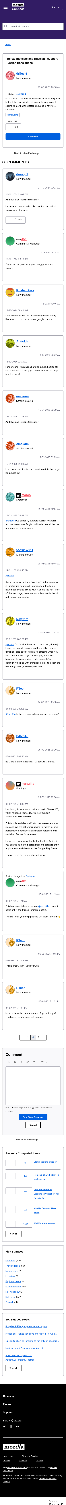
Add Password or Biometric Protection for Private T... (45, 1188)
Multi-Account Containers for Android (25, 1343)
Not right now (13, 1287)
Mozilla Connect (19, 7)
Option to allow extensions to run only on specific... (32, 1336)
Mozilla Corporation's (17, 1463)
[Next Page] (43, 1033)
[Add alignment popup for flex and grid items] (45, 152)
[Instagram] (11, 1421)
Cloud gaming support (46, 1157)
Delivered (21, 93)
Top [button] (4, 1497)
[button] (9, 126)
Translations (13, 114)
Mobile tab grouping (45, 1218)
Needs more (12, 1266)
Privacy (6, 1456)
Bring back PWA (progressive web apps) (26, 1321)
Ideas (7, 44)
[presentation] (9, 1057)
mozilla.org (8, 1451)
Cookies (23, 1456)
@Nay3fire (11, 710)
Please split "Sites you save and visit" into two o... (31, 1329)
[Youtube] (17, 1421)
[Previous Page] (22, 1033)
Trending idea (13, 1261)
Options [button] (62, 45)
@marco (10, 572)
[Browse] (6, 7)
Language (13, 121)
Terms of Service (30, 1451)
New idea (10, 1255)
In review (10, 1271)
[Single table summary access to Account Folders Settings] (51, 152)
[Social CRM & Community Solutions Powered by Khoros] (56, 1498)
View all (14, 1229)
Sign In (55, 7)
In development (14, 1281)
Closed (9, 1297)
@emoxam (11, 518)
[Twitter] (4, 1421)
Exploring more (13, 1276)
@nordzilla (43, 902)
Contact (39, 1456)
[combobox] (33, 26)
